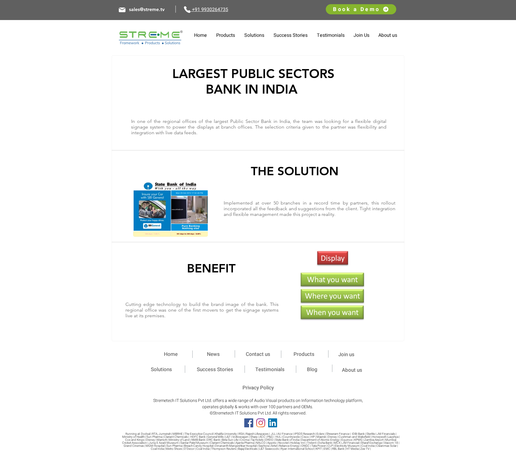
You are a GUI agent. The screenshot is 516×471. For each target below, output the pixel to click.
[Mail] (122, 10)
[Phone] (187, 9)
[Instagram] (260, 422)
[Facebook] (248, 422)
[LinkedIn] (272, 422)
